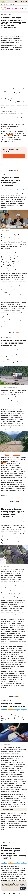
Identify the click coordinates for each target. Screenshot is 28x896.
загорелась (10, 133)
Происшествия (4, 495)
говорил (14, 798)
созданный (8, 316)
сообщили (15, 719)
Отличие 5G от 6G (8, 809)
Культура (3, 326)
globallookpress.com (16, 454)
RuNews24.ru (5, 643)
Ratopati (19, 362)
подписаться (14, 156)
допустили (16, 813)
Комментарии (14, 170)
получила (4, 264)
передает (10, 880)
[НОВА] (13, 8)
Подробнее (22, 885)
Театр (8, 326)
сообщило (4, 471)
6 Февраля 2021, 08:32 (6, 14)
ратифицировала (15, 681)
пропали (3, 461)
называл (3, 268)
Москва (10, 4)
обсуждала (21, 673)
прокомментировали (7, 126)
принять (22, 888)
